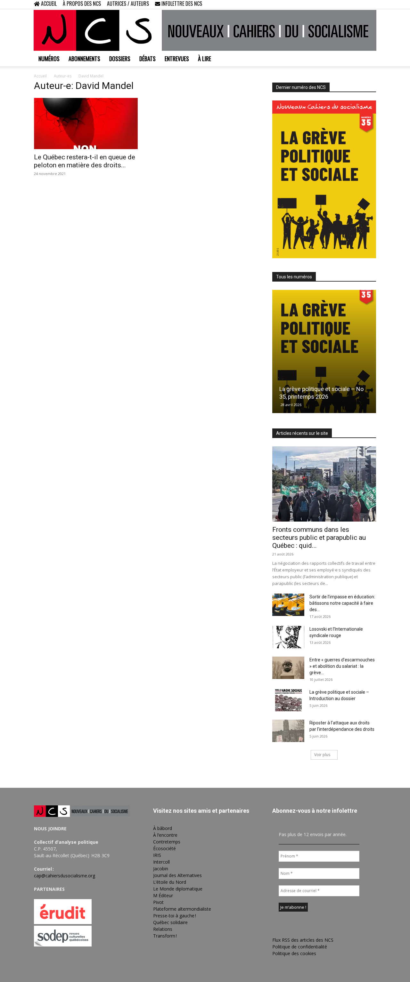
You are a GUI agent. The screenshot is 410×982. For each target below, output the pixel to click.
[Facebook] (339, 4)
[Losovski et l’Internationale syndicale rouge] (288, 637)
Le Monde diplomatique (177, 889)
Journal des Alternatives (177, 875)
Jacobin (160, 869)
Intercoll (161, 862)
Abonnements (84, 58)
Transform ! (165, 936)
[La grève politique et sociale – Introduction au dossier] (288, 700)
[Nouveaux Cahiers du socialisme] (205, 30)
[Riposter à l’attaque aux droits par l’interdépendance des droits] (288, 731)
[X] (360, 4)
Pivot (158, 902)
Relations (162, 929)
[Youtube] (371, 4)
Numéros (49, 58)
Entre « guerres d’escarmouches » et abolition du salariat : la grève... (342, 666)
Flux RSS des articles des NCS (302, 940)
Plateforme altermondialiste (182, 909)
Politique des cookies (294, 953)
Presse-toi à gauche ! (174, 916)
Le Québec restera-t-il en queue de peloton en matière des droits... (84, 161)
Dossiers (119, 58)
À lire (204, 58)
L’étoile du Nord (169, 882)
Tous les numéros (294, 276)
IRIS (157, 855)
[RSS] (350, 4)
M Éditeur (163, 895)
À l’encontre (165, 835)
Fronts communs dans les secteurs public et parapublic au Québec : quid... (319, 537)
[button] (330, 4)
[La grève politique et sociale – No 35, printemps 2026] (324, 351)
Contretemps (166, 842)
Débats (147, 58)
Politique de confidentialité (299, 947)
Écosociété (164, 848)
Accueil (40, 76)
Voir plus (322, 754)
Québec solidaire (170, 922)
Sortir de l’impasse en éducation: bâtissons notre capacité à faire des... (342, 603)
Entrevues (177, 58)
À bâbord (162, 828)
